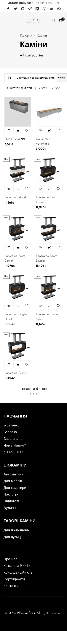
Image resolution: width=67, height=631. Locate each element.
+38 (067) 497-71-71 (33, 3)
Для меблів (13, 481)
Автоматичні (14, 474)
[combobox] (36, 78)
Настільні (11, 494)
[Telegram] (30, 9)
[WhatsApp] (59, 9)
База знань (13, 439)
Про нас (10, 559)
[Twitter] (15, 9)
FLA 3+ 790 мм (14, 138)
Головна (26, 35)
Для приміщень (16, 530)
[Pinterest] (22, 9)
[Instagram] (44, 9)
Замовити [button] (18, 130)
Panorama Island (15, 197)
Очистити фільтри (19, 88)
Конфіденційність (18, 573)
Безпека (10, 432)
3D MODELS (14, 452)
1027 (44, 88)
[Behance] (51, 9)
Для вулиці (13, 537)
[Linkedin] (37, 9)
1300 (57, 88)
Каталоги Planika (17, 566)
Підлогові (11, 501)
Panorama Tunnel (15, 372)
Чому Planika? (15, 445)
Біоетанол (12, 425)
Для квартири (15, 488)
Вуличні (10, 508)
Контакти (11, 586)
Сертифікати (14, 579)
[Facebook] (8, 9)
